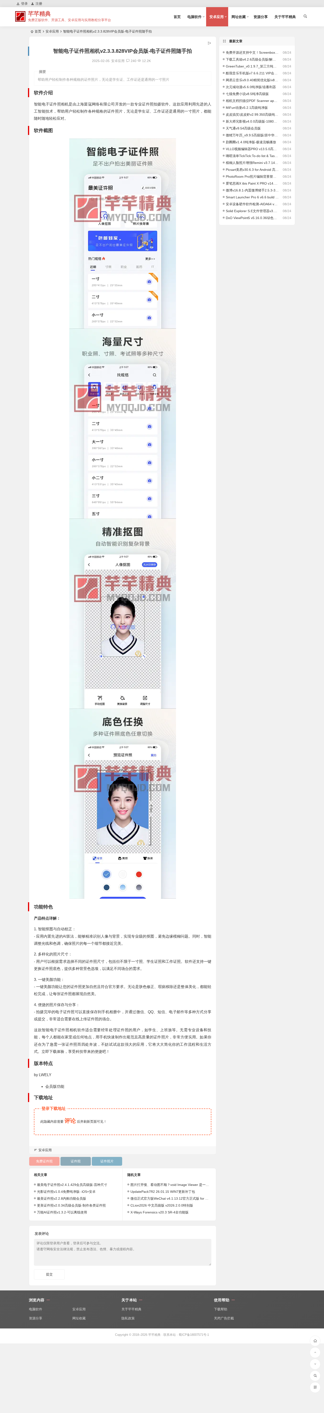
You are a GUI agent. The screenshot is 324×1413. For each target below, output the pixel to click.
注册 (39, 3)
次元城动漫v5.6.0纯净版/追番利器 (251, 87)
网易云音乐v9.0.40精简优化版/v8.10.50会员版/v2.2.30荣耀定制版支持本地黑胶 (252, 80)
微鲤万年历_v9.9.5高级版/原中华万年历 (252, 135)
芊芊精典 (39, 13)
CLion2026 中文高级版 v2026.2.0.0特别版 (161, 1205)
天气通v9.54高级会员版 (243, 128)
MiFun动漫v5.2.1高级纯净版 (247, 108)
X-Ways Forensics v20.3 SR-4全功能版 (159, 1212)
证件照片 (107, 1161)
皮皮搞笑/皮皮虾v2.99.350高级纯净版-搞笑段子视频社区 (252, 114)
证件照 (76, 1161)
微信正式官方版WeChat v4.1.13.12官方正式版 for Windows (174, 1198)
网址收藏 (238, 17)
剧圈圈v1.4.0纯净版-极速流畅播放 (251, 142)
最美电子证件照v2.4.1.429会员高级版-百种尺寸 (72, 1185)
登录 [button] (24, 3)
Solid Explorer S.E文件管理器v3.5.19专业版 (252, 211)
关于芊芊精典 (285, 17)
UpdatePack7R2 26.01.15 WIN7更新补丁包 (162, 1191)
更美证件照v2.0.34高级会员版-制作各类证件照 (71, 1205)
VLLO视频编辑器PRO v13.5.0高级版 (252, 149)
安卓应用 (216, 17)
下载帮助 (220, 1309)
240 (133, 61)
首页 (177, 17)
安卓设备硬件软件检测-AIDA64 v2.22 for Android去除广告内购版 (252, 204)
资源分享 (261, 17)
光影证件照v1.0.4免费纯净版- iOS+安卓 (66, 1191)
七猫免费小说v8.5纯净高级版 (247, 94)
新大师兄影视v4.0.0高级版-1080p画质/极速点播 (252, 121)
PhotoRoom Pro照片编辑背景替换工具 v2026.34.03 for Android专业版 (252, 176)
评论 (70, 1120)
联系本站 (169, 1335)
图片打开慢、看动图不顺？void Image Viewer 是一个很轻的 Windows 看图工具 (189, 1185)
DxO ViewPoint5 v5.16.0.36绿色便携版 (252, 218)
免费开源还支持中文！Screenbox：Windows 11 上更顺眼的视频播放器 (252, 52)
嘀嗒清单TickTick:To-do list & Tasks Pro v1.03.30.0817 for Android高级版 (252, 156)
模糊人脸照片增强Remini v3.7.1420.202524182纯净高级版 (252, 163)
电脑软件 (194, 17)
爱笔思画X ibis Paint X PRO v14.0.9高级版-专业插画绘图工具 (252, 183)
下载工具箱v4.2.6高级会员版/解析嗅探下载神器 (252, 59)
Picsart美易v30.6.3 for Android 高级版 (252, 170)
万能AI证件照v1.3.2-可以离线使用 (62, 1212)
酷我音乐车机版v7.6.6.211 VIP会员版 (252, 73)
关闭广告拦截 (224, 1318)
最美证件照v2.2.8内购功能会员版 (61, 1198)
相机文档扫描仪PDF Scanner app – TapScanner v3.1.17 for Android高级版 (252, 101)
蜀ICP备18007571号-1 (194, 1335)
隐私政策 (128, 1318)
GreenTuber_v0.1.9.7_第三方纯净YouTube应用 (252, 66)
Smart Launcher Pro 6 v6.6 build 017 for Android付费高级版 (252, 197)
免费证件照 (44, 1161)
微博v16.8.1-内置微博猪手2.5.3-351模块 (252, 190)
